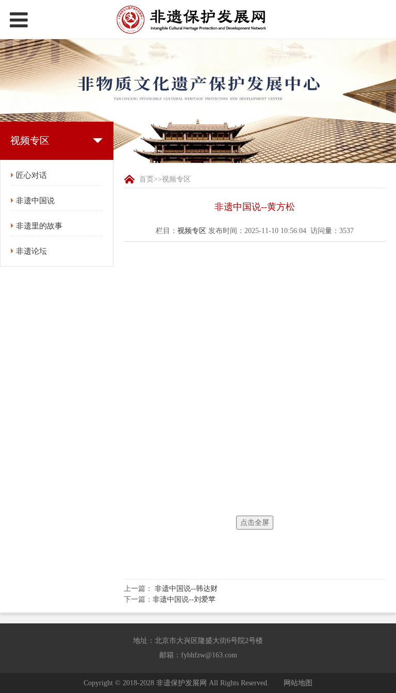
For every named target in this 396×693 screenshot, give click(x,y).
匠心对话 (31, 175)
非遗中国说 (35, 200)
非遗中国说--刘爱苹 (184, 599)
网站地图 (298, 683)
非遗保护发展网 (181, 683)
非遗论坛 (31, 251)
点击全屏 (254, 522)
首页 (146, 179)
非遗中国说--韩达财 (186, 588)
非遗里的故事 (39, 226)
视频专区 (176, 179)
